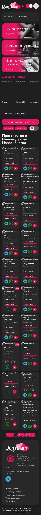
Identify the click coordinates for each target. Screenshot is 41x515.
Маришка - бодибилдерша (30, 408)
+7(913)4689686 (35, 251)
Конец (31, 435)
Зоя (5, 150)
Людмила (27, 291)
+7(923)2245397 (16, 168)
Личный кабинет (11, 489)
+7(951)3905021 (16, 194)
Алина (26, 152)
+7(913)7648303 (16, 253)
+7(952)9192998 (35, 426)
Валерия (8, 178)
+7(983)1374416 (35, 168)
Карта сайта (10, 501)
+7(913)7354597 (35, 335)
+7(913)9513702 (35, 225)
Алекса (26, 235)
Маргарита (9, 207)
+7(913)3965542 (15, 424)
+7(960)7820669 (16, 337)
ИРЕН (6, 235)
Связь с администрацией (15, 495)
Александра (9, 263)
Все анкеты (8, 128)
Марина (26, 207)
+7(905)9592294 (16, 281)
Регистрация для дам (13, 492)
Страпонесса (29, 377)
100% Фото (21, 128)
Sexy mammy (28, 263)
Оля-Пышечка (29, 319)
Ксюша (7, 347)
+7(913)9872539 (35, 281)
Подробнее (10, 34)
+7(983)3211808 (16, 223)
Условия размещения (13, 498)
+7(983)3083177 (15, 309)
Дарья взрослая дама (30, 180)
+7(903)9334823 (35, 395)
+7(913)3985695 (35, 197)
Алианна (8, 319)
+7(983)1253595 (15, 367)
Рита (6, 375)
